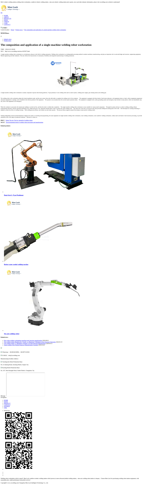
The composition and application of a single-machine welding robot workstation (45, 30)
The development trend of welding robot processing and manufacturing (24, 122)
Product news (19, 30)
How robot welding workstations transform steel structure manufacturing (23, 340)
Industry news (7, 39)
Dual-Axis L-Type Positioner (14, 195)
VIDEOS (6, 21)
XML (5, 407)
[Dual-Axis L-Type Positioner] (51, 192)
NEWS (6, 20)
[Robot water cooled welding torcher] (51, 261)
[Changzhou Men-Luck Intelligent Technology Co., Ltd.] (10, 11)
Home (12, 30)
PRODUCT (7, 403)
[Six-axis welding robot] (51, 330)
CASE (6, 23)
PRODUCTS (7, 18)
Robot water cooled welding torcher (16, 264)
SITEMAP (7, 406)
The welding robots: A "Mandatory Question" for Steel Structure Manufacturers (25, 343)
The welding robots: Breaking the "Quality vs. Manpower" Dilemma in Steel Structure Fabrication (30, 342)
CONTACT (7, 24)
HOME (6, 15)
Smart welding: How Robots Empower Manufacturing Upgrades (21, 345)
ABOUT (6, 17)
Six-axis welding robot (11, 334)
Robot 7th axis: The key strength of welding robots (19, 120)
